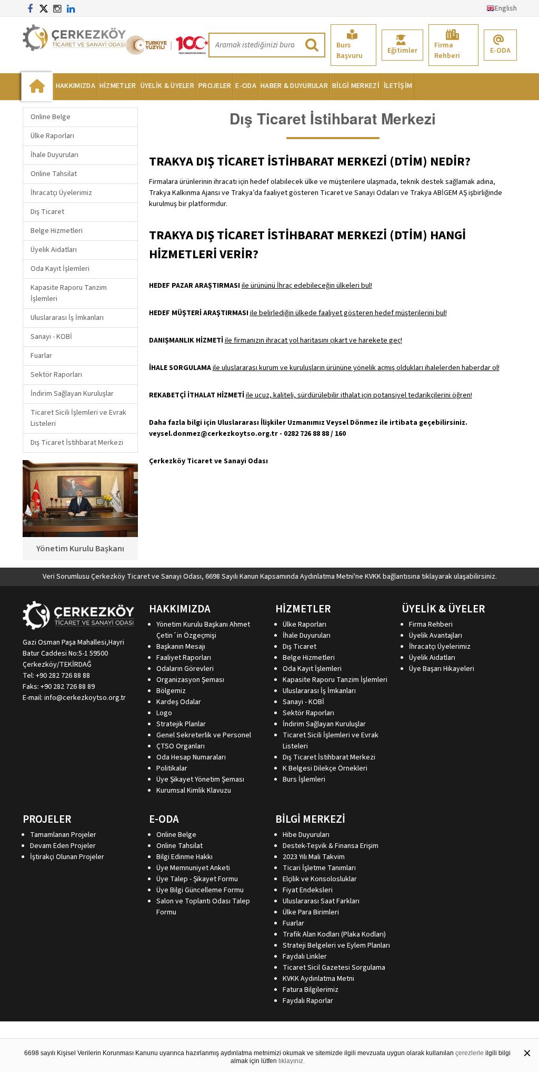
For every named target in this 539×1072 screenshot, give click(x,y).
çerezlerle (469, 1053)
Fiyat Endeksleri (308, 890)
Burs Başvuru (349, 50)
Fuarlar (41, 355)
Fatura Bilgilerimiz (310, 990)
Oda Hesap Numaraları (191, 757)
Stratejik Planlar (181, 724)
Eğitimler (402, 50)
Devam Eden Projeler (63, 846)
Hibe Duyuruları (306, 835)
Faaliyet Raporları (183, 657)
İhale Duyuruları (54, 155)
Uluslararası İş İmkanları (67, 318)
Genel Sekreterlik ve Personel (203, 735)
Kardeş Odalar (178, 702)
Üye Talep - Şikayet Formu (197, 879)
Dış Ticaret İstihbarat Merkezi (77, 442)
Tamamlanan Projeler (63, 835)
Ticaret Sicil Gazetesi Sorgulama (334, 967)
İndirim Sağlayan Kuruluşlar (72, 393)
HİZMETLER (117, 86)
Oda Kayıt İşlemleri (60, 269)
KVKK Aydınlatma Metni (318, 978)
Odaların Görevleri (185, 669)
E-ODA (500, 50)
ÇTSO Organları (180, 746)
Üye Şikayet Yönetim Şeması (200, 779)
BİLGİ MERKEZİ (356, 86)
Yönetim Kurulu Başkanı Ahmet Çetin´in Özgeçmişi (203, 630)
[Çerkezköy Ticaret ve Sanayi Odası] (74, 37)
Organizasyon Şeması (190, 680)
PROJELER (214, 86)
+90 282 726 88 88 (63, 675)
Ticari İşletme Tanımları (319, 868)
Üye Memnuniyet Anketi (193, 868)
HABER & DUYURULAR (294, 86)
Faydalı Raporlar (308, 1001)
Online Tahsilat (54, 174)
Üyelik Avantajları (435, 635)
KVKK (373, 576)
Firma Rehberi (447, 50)
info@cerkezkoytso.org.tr (85, 698)
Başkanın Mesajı (180, 646)
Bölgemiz (171, 691)
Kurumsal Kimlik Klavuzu (193, 790)
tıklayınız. (291, 1061)
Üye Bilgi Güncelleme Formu (200, 890)
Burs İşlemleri (304, 779)
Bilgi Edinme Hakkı (184, 857)
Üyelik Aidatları (54, 250)
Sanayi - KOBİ (51, 337)
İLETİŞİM (398, 86)
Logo (164, 713)
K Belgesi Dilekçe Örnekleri (325, 768)
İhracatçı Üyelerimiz (61, 193)
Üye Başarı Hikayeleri (441, 669)
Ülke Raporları (52, 136)
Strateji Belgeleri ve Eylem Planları (336, 945)
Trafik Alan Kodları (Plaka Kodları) (334, 934)
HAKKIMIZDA (75, 86)
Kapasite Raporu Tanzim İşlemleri (335, 680)
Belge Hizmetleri (57, 231)
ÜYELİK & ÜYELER (168, 86)
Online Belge (51, 117)
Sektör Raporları (56, 374)
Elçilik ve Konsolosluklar (320, 879)
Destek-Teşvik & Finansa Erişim (330, 846)
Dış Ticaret (47, 212)
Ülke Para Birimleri (311, 912)
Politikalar (171, 768)
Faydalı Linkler (305, 956)
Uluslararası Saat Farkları (321, 901)
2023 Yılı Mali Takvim (314, 857)
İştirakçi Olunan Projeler (67, 857)
